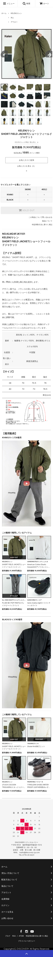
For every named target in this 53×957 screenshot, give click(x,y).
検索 (28, 3)
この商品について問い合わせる (40, 217)
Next (48, 53)
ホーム (4, 13)
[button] (26, 483)
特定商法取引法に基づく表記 (37, 936)
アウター (14, 22)
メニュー (10, 3)
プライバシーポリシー (26, 941)
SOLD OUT (28, 210)
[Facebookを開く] (21, 932)
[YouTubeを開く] (32, 932)
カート (46, 3)
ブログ (7, 936)
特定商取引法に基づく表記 (42, 224)
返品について (47, 221)
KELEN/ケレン (16, 13)
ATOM (21, 936)
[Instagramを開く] (26, 932)
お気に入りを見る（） (26, 166)
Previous (4, 53)
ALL (12, 18)
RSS (14, 936)
